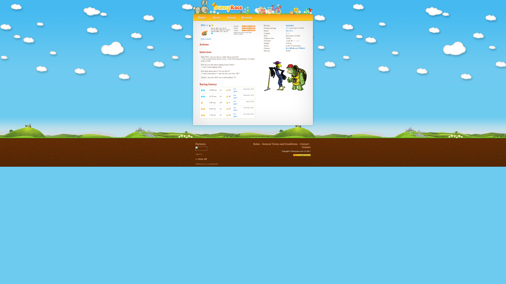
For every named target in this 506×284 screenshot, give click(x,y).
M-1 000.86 (290, 48)
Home (201, 17)
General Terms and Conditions (280, 144)
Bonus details (206, 39)
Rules (256, 144)
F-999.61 (301, 48)
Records (247, 17)
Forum (231, 17)
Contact (304, 144)
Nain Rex (289, 31)
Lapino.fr (198, 154)
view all (202, 159)
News (216, 17)
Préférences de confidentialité (206, 164)
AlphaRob (290, 26)
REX (203, 25)
